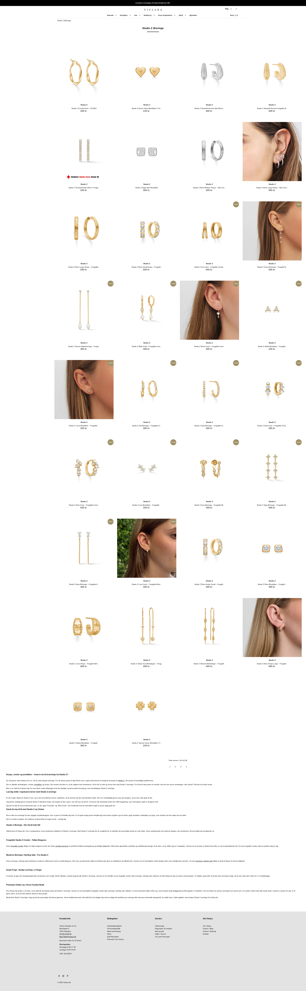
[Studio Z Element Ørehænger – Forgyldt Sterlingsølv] (209, 627)
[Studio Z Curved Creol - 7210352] (84, 72)
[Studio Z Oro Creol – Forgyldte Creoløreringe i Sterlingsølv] (209, 230)
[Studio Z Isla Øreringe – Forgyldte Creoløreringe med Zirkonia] (146, 389)
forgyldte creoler (17, 846)
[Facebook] (59, 976)
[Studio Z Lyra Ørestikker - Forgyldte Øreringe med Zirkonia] (146, 468)
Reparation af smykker (163, 929)
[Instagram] (63, 976)
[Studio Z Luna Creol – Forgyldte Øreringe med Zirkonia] (146, 548)
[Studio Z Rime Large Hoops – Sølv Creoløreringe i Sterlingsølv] (272, 151)
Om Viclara (207, 926)
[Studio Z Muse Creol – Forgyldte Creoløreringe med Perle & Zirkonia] (209, 310)
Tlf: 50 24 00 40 (65, 934)
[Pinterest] (67, 976)
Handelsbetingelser (114, 926)
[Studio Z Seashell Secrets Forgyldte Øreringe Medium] (272, 72)
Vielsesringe (159, 926)
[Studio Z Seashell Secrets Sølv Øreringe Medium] (209, 72)
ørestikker (38, 784)
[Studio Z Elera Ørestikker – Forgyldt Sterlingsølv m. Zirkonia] (272, 548)
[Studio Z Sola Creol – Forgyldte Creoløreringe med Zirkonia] (272, 389)
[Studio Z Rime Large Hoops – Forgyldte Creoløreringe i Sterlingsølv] (84, 230)
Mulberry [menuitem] (148, 15)
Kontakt (206, 934)
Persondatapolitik (113, 929)
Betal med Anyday (114, 931)
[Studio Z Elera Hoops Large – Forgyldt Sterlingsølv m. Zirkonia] (272, 627)
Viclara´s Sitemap (209, 931)
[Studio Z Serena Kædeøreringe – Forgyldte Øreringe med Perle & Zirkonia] (84, 310)
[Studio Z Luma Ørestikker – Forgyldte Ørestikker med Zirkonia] (84, 389)
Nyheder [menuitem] (193, 15)
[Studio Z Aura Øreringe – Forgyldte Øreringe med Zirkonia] (209, 468)
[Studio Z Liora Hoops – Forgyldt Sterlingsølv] (84, 627)
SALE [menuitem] (181, 15)
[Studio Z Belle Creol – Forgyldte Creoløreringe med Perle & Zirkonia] (146, 310)
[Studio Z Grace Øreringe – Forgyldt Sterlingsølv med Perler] (272, 230)
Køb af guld (159, 931)
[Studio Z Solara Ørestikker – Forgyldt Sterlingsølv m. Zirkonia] (84, 706)
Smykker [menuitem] (124, 15)
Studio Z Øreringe (64, 20)
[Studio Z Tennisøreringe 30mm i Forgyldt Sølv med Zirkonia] (84, 151)
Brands (110, 15)
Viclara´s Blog (208, 929)
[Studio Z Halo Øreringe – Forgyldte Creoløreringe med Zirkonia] (209, 389)
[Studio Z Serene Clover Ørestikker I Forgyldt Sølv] (146, 706)
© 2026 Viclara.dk (64, 982)
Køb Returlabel (113, 937)
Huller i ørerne (160, 934)
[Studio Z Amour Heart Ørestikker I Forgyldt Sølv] (146, 72)
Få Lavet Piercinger (162, 937)
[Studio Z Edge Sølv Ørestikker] (146, 151)
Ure (135, 15)
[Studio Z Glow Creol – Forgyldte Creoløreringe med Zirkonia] (84, 468)
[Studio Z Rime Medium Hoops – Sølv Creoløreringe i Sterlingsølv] (209, 151)
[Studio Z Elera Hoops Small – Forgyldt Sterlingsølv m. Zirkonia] (209, 548)
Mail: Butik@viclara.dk (67, 937)
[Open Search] (231, 9)
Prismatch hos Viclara (115, 939)
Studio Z (121, 781)
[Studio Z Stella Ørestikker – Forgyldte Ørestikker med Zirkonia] (272, 310)
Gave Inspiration (165, 15)
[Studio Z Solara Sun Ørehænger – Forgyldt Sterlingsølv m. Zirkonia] (146, 627)
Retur (109, 934)
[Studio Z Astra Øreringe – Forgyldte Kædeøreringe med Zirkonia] (84, 548)
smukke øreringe (61, 846)
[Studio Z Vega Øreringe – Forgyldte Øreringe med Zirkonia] (272, 468)
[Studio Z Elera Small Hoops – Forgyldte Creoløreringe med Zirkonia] (146, 230)
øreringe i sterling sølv (204, 861)
